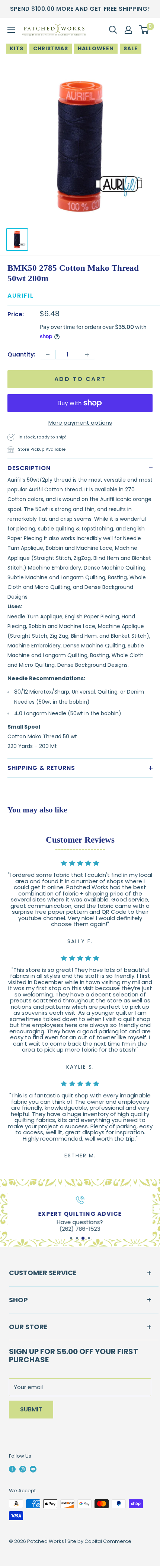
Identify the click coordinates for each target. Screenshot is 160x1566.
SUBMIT (31, 1409)
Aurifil (20, 295)
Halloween (96, 48)
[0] (144, 29)
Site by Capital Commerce (99, 1541)
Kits (16, 48)
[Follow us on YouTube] (33, 1469)
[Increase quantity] (87, 354)
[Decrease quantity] (47, 354)
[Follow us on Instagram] (22, 1469)
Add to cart (80, 379)
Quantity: (21, 354)
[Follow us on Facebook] (12, 1469)
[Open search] (113, 30)
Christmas (50, 48)
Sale (131, 48)
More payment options (80, 423)
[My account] (128, 30)
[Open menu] (11, 30)
